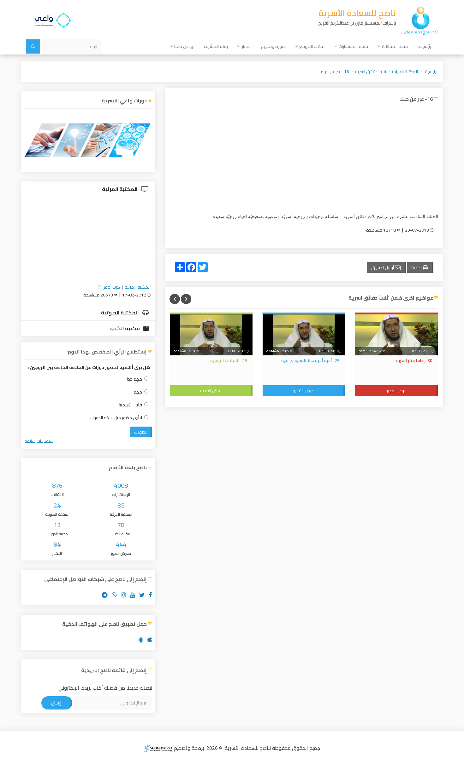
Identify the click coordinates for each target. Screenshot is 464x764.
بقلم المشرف (216, 46)
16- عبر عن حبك (335, 71)
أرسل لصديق (383, 267)
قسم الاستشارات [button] (353, 46)
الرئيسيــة (425, 46)
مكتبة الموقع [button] (311, 46)
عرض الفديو (396, 391)
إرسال (56, 703)
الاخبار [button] (247, 46)
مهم (138, 392)
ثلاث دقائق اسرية (370, 71)
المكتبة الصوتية (120, 312)
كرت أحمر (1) (109, 287)
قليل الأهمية (130, 405)
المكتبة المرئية (405, 71)
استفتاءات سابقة (39, 441)
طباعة (417, 267)
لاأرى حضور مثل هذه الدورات (116, 418)
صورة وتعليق (273, 46)
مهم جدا (134, 379)
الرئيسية (431, 71)
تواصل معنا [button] (184, 46)
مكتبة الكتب (125, 328)
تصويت (140, 432)
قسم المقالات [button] (395, 46)
